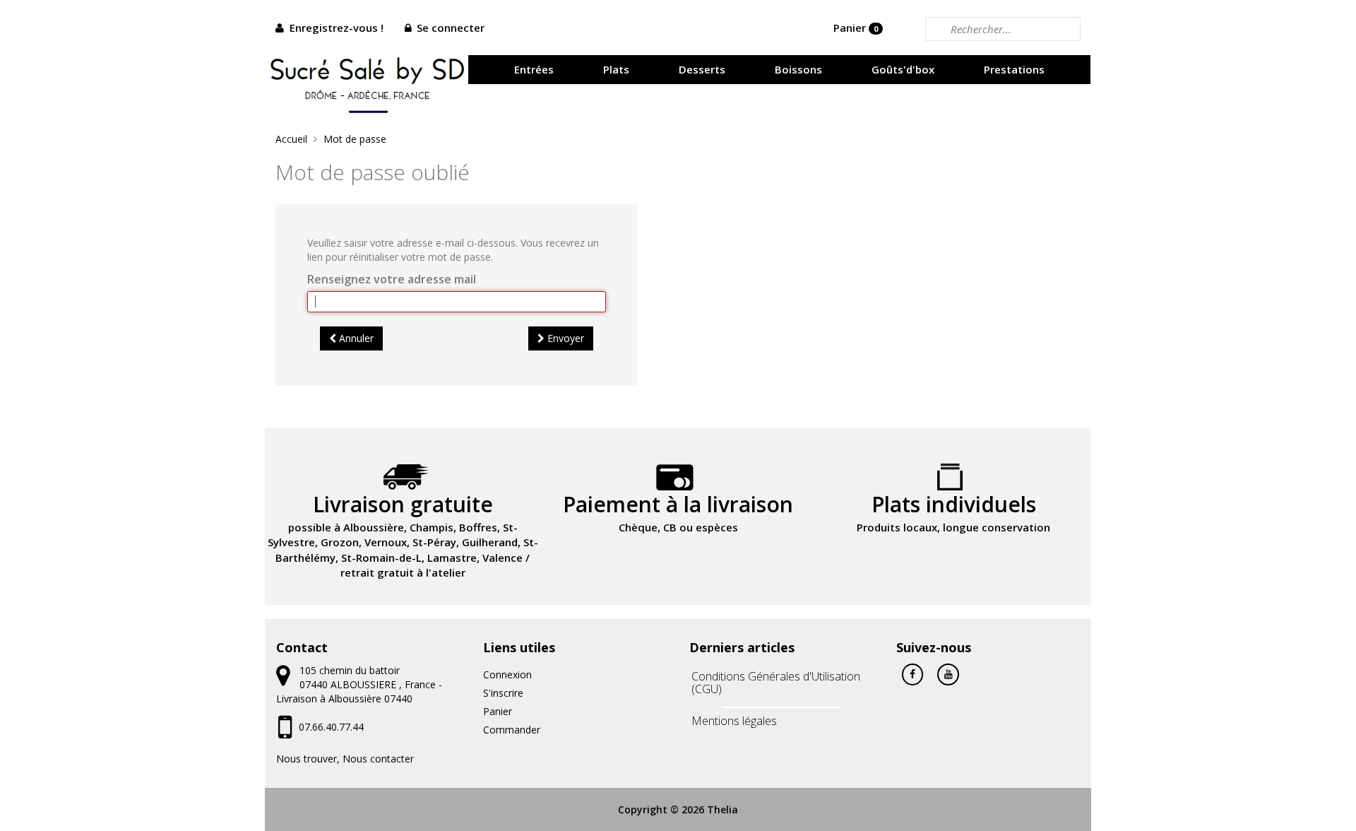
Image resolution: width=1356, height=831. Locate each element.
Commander (511, 729)
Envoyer (564, 338)
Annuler (355, 338)
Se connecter (450, 27)
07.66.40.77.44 (331, 726)
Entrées (534, 69)
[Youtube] (948, 673)
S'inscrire (503, 693)
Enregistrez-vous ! (336, 27)
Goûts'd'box (903, 69)
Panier (855, 27)
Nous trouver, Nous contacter (345, 758)
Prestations (1014, 69)
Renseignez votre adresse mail (391, 279)
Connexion (507, 674)
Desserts (702, 69)
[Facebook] (913, 673)
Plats (616, 69)
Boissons (798, 69)
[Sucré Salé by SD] (367, 81)
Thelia (722, 809)
